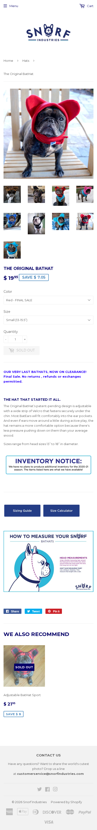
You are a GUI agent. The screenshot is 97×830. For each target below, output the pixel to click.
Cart (89, 6)
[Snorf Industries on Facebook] (47, 790)
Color (8, 291)
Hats (25, 60)
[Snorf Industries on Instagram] (55, 790)
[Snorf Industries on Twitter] (39, 790)
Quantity (11, 332)
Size (7, 312)
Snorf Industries (35, 802)
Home (8, 60)
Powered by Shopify (66, 802)
